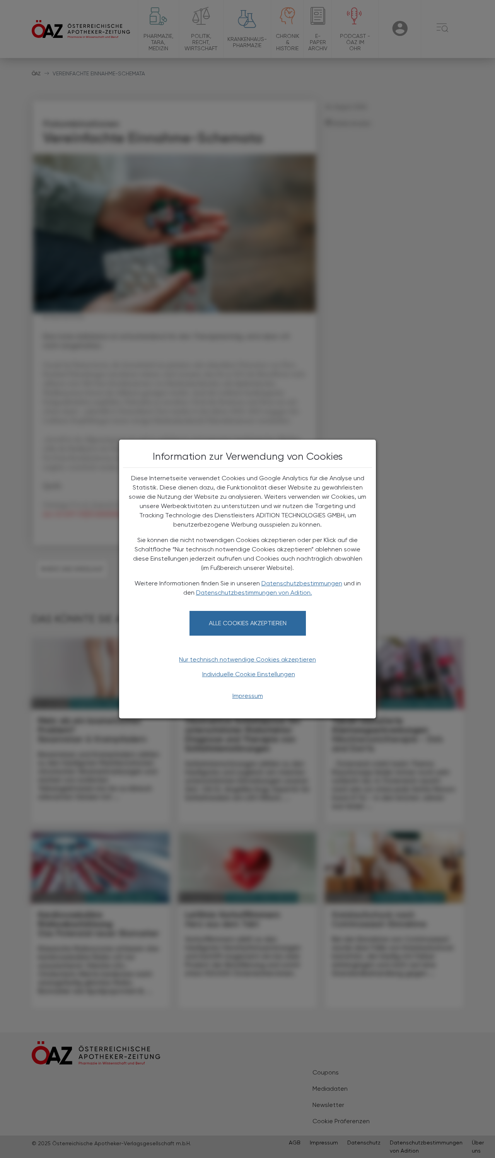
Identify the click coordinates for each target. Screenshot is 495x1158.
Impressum (247, 695)
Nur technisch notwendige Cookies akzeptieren (247, 659)
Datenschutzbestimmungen (301, 583)
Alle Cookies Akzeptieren (248, 623)
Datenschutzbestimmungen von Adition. (254, 592)
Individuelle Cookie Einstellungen (248, 674)
